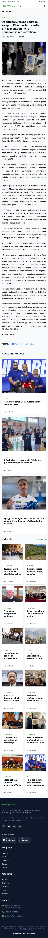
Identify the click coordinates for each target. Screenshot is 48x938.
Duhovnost (31, 692)
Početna (5, 853)
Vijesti (29, 650)
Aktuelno (5, 879)
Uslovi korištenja (29, 933)
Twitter (31, 344)
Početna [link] (8, 11)
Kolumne (7, 608)
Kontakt (42, 1)
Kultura (4, 864)
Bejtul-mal (5, 883)
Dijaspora (30, 608)
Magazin (29, 566)
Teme (4, 890)
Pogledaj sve (40, 539)
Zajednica (8, 566)
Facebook (18, 344)
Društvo (7, 650)
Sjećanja (5, 894)
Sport (5, 18)
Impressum (17, 933)
